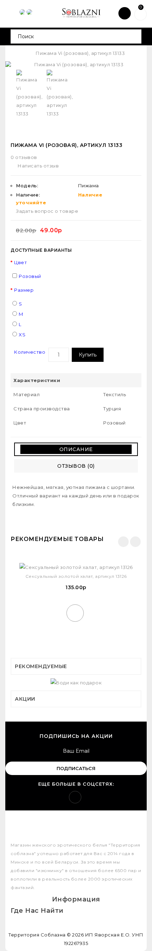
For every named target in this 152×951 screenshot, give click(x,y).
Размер (24, 290)
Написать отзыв (38, 166)
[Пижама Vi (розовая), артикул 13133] (76, 64)
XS (22, 334)
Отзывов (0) (76, 466)
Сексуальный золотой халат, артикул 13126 (76, 576)
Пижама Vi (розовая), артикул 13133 (80, 53)
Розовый (30, 276)
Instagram (75, 797)
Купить (88, 355)
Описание (76, 449)
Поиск (133, 36)
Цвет (20, 262)
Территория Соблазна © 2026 (46, 935)
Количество (29, 352)
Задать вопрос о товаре (47, 211)
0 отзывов (24, 157)
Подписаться (76, 768)
